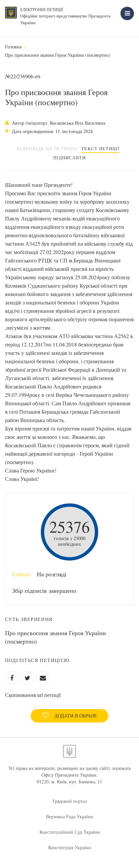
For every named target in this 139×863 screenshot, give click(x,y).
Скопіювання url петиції (33, 694)
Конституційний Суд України (69, 832)
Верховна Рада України (69, 816)
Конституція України (69, 847)
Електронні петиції (41, 9)
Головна (13, 46)
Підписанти (69, 158)
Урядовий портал (69, 801)
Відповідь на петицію (47, 149)
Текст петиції (100, 149)
